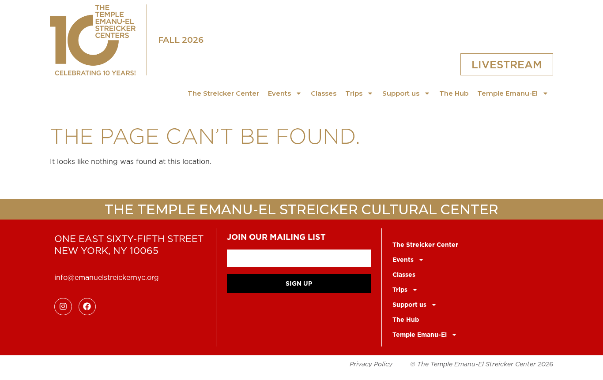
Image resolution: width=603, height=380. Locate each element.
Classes (323, 93)
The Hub (453, 93)
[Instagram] (63, 307)
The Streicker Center (223, 93)
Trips (353, 93)
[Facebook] (87, 307)
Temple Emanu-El (507, 93)
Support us (400, 93)
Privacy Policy (371, 364)
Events (279, 93)
